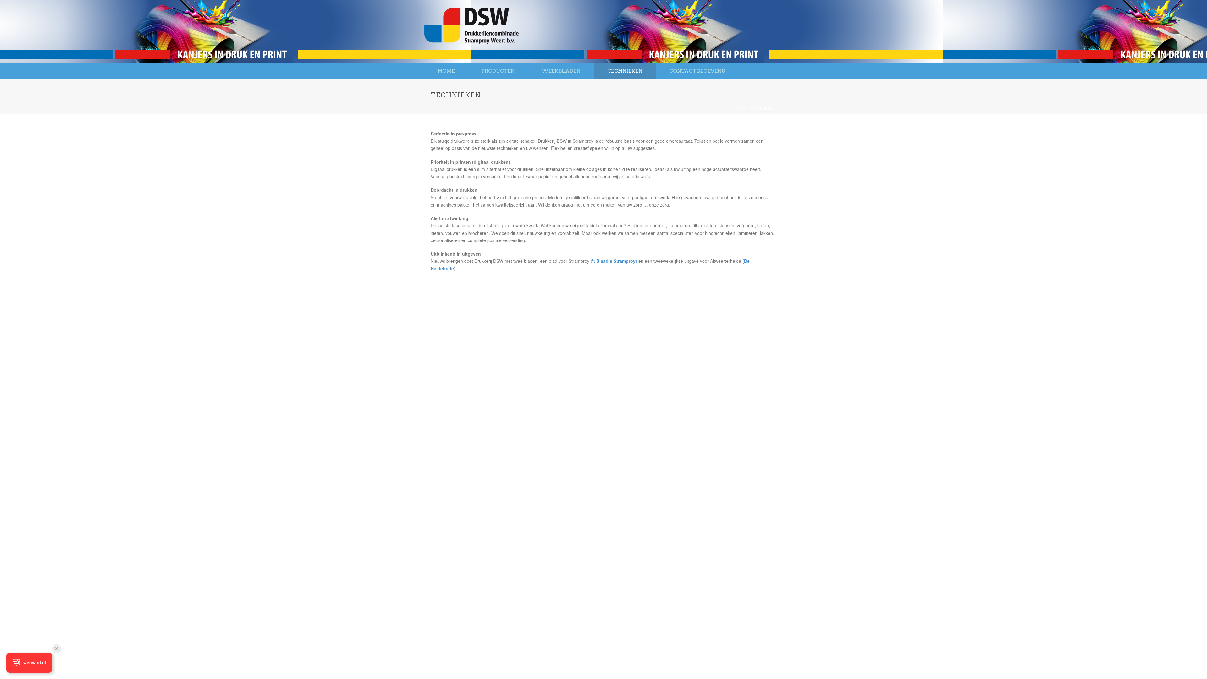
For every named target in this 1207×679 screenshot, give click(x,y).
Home (446, 71)
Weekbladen (561, 71)
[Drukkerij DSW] (471, 31)
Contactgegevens (697, 71)
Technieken (624, 71)
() (614, 261)
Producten (498, 71)
